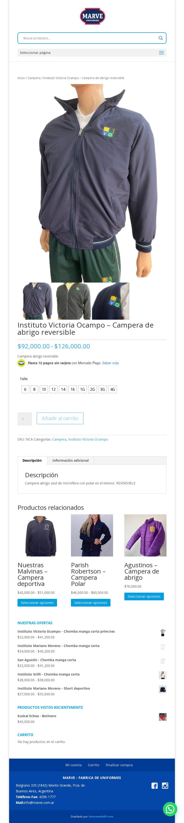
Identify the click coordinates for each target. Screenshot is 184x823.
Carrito (93, 765)
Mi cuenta (73, 765)
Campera (34, 78)
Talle (24, 378)
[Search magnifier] (160, 38)
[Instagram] (165, 787)
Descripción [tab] (32, 460)
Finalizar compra (119, 765)
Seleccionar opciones (37, 602)
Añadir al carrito (60, 418)
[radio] (25, 389)
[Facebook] (154, 787)
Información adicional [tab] (70, 460)
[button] (170, 809)
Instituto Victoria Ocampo (88, 439)
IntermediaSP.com (101, 816)
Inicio (21, 78)
